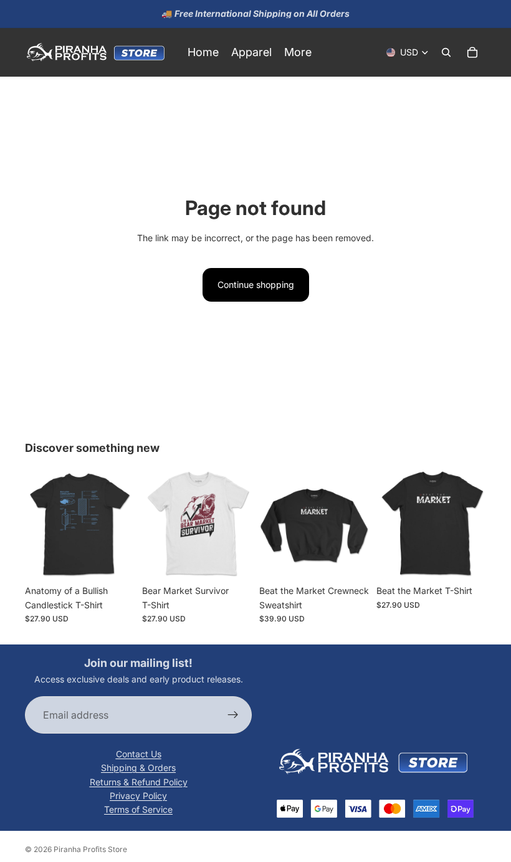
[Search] (446, 52)
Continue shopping (255, 284)
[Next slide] (121, 524)
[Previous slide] (38, 524)
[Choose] (115, 560)
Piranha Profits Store (90, 849)
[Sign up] (233, 715)
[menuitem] (298, 52)
